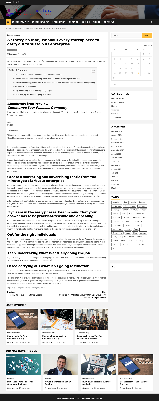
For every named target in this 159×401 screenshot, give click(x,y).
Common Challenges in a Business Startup (54, 337)
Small (123, 241)
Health (145, 218)
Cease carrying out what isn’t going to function (32, 95)
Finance (96, 22)
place (128, 233)
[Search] (151, 22)
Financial (136, 218)
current (115, 214)
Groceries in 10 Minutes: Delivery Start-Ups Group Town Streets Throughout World (82, 295)
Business (142, 202)
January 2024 (116, 158)
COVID (125, 210)
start (131, 241)
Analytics (116, 202)
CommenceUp (130, 206)
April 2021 (115, 184)
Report (122, 237)
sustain (43, 288)
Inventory (128, 225)
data (123, 214)
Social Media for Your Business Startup (17, 337)
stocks (141, 244)
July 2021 (115, 173)
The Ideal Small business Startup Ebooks (24, 293)
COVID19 (134, 210)
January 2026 (116, 135)
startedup (139, 241)
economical (139, 214)
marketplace (117, 229)
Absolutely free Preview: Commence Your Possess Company (38, 75)
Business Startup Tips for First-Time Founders (89, 337)
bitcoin (133, 202)
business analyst (20, 22)
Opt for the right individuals (25, 87)
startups (125, 244)
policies (143, 233)
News (136, 229)
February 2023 (116, 165)
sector (131, 237)
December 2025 (117, 139)
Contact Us (109, 22)
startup (27, 288)
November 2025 (117, 143)
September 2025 (117, 150)
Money (128, 229)
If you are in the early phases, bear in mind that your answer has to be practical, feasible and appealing (54, 83)
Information (126, 221)
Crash (144, 210)
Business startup (40, 22)
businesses (117, 206)
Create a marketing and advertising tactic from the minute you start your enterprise (47, 79)
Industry (116, 221)
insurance (138, 221)
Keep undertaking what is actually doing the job (33, 91)
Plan (135, 233)
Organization (117, 233)
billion (125, 202)
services (140, 237)
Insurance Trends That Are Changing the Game (20, 383)
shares (115, 241)
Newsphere (85, 398)
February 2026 (116, 131)
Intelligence (117, 225)
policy (115, 237)
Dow (130, 214)
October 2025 (116, 146)
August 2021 (116, 169)
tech (114, 248)
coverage (116, 210)
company (142, 206)
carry (13, 288)
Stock (133, 244)
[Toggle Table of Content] (92, 71)
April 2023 (115, 162)
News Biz (86, 22)
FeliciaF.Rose (24, 54)
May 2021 (115, 181)
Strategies (35, 288)
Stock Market (58, 22)
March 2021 (115, 188)
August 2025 (116, 154)
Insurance (73, 22)
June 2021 (115, 177)
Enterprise (20, 288)
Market (137, 225)
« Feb (113, 85)
